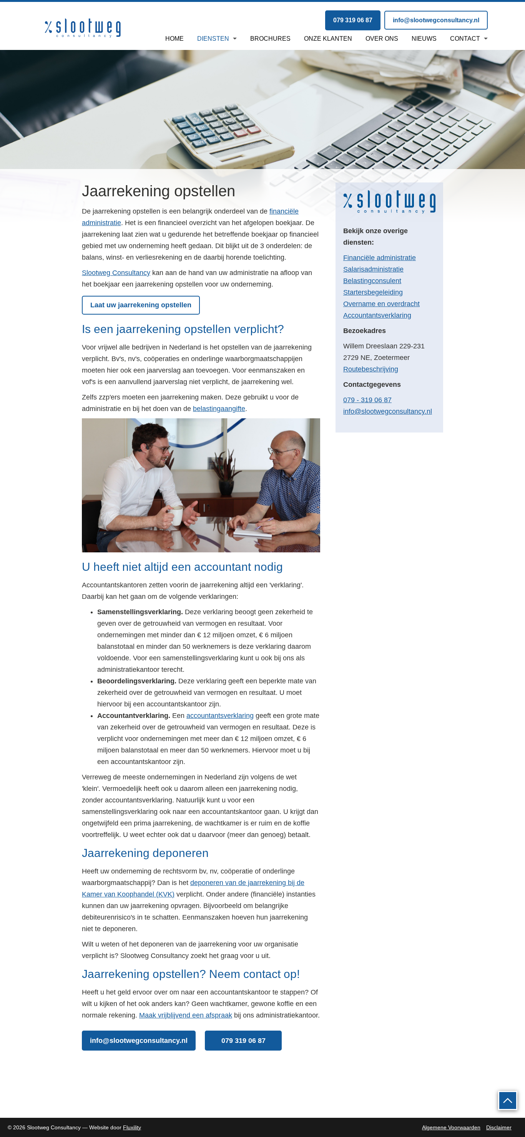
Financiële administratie (379, 258)
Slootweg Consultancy (116, 273)
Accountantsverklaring (377, 315)
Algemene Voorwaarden (451, 1127)
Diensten (213, 38)
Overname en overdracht (381, 304)
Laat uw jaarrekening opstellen (140, 305)
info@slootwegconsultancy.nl (436, 20)
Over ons (382, 38)
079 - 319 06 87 (367, 400)
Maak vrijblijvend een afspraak (185, 1015)
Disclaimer (499, 1127)
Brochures (270, 38)
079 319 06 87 (352, 20)
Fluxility (132, 1127)
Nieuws (424, 38)
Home (174, 38)
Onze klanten (328, 38)
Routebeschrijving (370, 369)
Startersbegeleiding (373, 292)
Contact (465, 38)
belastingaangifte (219, 409)
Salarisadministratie (373, 269)
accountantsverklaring (220, 715)
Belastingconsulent (372, 281)
